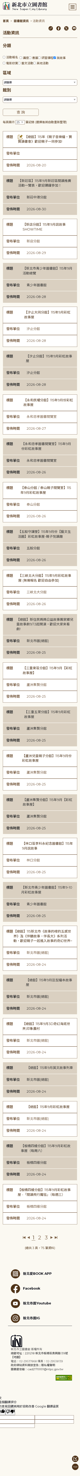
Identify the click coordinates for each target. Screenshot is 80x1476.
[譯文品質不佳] (10, 1412)
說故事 (61, 58)
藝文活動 (27, 63)
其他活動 (43, 63)
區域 (7, 72)
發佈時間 (13, 165)
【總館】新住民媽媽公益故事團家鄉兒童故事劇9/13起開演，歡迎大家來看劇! (44, 624)
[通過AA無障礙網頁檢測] (64, 1378)
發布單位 (13, 153)
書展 (35, 58)
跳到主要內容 (9, 2)
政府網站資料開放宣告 (25, 1365)
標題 (9, 137)
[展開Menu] (73, 7)
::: (2, 2)
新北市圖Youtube (37, 1303)
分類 (7, 45)
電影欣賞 (12, 63)
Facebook (31, 1288)
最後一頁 (56, 1237)
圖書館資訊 (21, 21)
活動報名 (12, 57)
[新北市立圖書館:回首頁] (25, 6)
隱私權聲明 (48, 1365)
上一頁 (28, 1237)
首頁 (6, 21)
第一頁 (24, 1237)
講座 (26, 58)
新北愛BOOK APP (37, 1274)
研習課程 (47, 58)
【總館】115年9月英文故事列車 (50, 1068)
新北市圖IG (31, 1318)
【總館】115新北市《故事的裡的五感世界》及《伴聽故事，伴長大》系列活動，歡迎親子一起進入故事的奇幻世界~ (42, 936)
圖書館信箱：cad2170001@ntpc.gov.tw (37, 1369)
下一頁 (51, 1237)
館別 (7, 90)
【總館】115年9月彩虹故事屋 (48, 1107)
